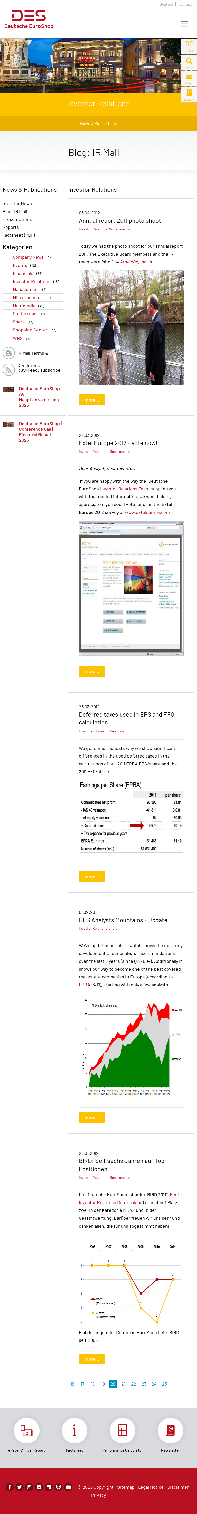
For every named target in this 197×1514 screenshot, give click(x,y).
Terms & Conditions (32, 354)
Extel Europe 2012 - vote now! (118, 442)
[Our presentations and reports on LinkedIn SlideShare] (58, 1487)
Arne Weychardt (136, 261)
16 (72, 1384)
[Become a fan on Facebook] (10, 1487)
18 (93, 1384)
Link (26, 1435)
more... (92, 400)
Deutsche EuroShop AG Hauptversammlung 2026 (39, 397)
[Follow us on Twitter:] (19, 1487)
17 (82, 1384)
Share (23, 322)
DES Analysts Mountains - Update (123, 919)
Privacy (98, 1495)
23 (144, 1384)
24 (154, 1384)
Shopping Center (34, 329)
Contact (185, 4)
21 (123, 1384)
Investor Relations (36, 281)
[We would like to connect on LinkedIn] (49, 1487)
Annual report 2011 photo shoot (120, 220)
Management (29, 289)
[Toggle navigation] (184, 23)
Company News (32, 257)
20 (113, 1384)
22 (133, 1384)
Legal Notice (151, 1487)
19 (103, 1384)
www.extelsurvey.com (147, 512)
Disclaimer (178, 1487)
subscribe (39, 370)
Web (21, 338)
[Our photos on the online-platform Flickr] (39, 1487)
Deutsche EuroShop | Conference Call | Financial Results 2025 (40, 431)
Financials (27, 273)
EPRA (84, 984)
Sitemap (125, 1487)
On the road (29, 313)
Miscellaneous (32, 297)
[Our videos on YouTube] (68, 1487)
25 (164, 1384)
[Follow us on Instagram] (29, 1487)
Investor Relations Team (125, 488)
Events (24, 265)
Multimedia (28, 305)
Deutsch (166, 4)
